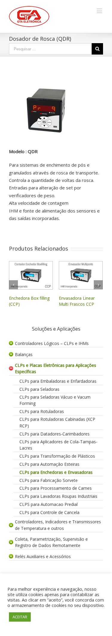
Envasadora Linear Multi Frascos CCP (72, 301)
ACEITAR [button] (20, 617)
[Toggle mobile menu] (100, 10)
